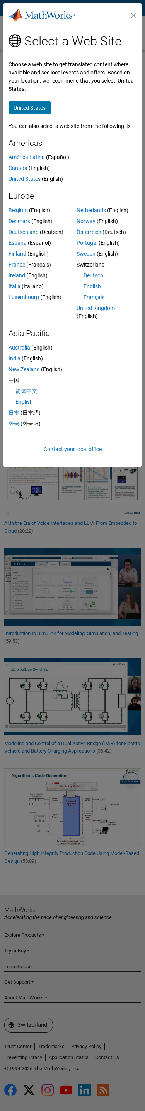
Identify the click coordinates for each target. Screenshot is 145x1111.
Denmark (19, 221)
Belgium (18, 210)
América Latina (27, 157)
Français (94, 297)
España (18, 243)
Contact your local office (73, 449)
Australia (19, 347)
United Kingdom (96, 308)
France (17, 264)
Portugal (87, 243)
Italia (14, 286)
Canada (18, 168)
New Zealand (24, 369)
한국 (14, 424)
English (92, 286)
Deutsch (93, 275)
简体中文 (26, 391)
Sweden (86, 254)
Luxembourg (24, 297)
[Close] (133, 15)
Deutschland (24, 232)
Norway (86, 221)
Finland (17, 254)
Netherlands (91, 210)
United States (25, 179)
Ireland (17, 275)
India (14, 358)
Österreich (89, 232)
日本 (14, 413)
